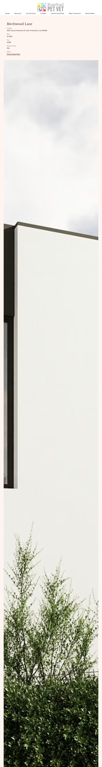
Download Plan (13, 54)
